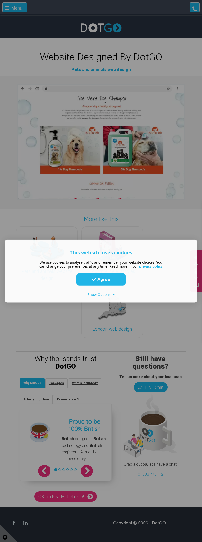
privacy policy (151, 266)
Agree (103, 279)
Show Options (100, 294)
